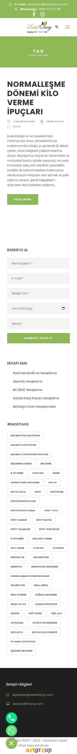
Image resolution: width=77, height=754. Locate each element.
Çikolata (17, 632)
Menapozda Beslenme (44, 566)
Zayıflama (17, 622)
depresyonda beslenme (25, 482)
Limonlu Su (17, 557)
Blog (17, 126)
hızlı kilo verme (42, 538)
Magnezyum (41, 557)
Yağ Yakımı (35, 613)
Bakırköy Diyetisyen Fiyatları (29, 454)
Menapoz (16, 566)
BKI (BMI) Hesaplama (27, 390)
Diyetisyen (56, 491)
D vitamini (17, 538)
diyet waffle (44, 520)
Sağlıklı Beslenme (46, 594)
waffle (15, 613)
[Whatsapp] (11, 730)
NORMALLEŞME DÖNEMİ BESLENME (30, 576)
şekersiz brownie (21, 650)
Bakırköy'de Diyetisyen (25, 435)
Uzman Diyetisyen (46, 604)
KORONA (38, 548)
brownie (46, 463)
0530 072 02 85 (40, 9)
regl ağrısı (41, 585)
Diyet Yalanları (20, 529)
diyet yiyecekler (49, 529)
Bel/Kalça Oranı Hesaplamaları (34, 407)
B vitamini (17, 473)
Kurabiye (58, 548)
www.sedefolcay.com (28, 704)
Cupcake (38, 473)
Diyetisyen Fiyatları (23, 501)
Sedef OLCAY (55, 121)
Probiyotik (18, 585)
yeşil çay (56, 613)
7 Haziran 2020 (24, 121)
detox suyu (18, 491)
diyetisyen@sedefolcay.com (41, 4)
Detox (52, 482)
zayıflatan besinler (44, 622)
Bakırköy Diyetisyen (23, 445)
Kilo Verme (17, 548)
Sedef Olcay (18, 604)
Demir (56, 473)
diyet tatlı (51, 510)
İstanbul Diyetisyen (23, 641)
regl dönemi (18, 594)
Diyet (38, 491)
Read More (22, 199)
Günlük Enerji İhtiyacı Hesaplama (36, 398)
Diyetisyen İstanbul (23, 510)
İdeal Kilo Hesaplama (27, 381)
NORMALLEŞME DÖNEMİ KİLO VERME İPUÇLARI (36, 98)
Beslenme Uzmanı (21, 463)
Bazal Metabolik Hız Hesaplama (35, 373)
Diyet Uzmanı (19, 520)
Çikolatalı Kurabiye (44, 632)
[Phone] (11, 717)
